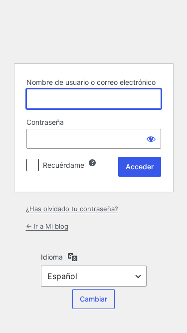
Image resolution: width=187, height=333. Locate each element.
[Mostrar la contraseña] (151, 139)
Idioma (52, 257)
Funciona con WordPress (94, 30)
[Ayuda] (92, 163)
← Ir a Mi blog (47, 226)
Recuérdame (63, 165)
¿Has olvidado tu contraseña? (72, 209)
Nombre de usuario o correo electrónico (91, 82)
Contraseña (45, 122)
